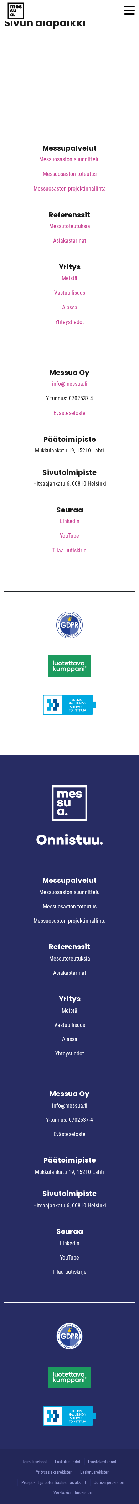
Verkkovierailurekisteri (72, 1492)
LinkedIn (69, 521)
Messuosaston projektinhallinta (70, 188)
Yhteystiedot (69, 322)
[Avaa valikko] (129, 11)
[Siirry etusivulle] (15, 10)
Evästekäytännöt (102, 1461)
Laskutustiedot (68, 1461)
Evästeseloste (69, 413)
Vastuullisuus (69, 292)
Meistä (69, 278)
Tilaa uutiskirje (69, 550)
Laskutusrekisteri (95, 1472)
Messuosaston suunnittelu (69, 159)
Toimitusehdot (34, 1461)
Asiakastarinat (69, 240)
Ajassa (69, 307)
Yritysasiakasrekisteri (54, 1472)
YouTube (69, 535)
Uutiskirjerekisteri (109, 1482)
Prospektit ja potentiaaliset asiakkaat (53, 1482)
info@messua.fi (69, 383)
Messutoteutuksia (69, 226)
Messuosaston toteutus (70, 174)
